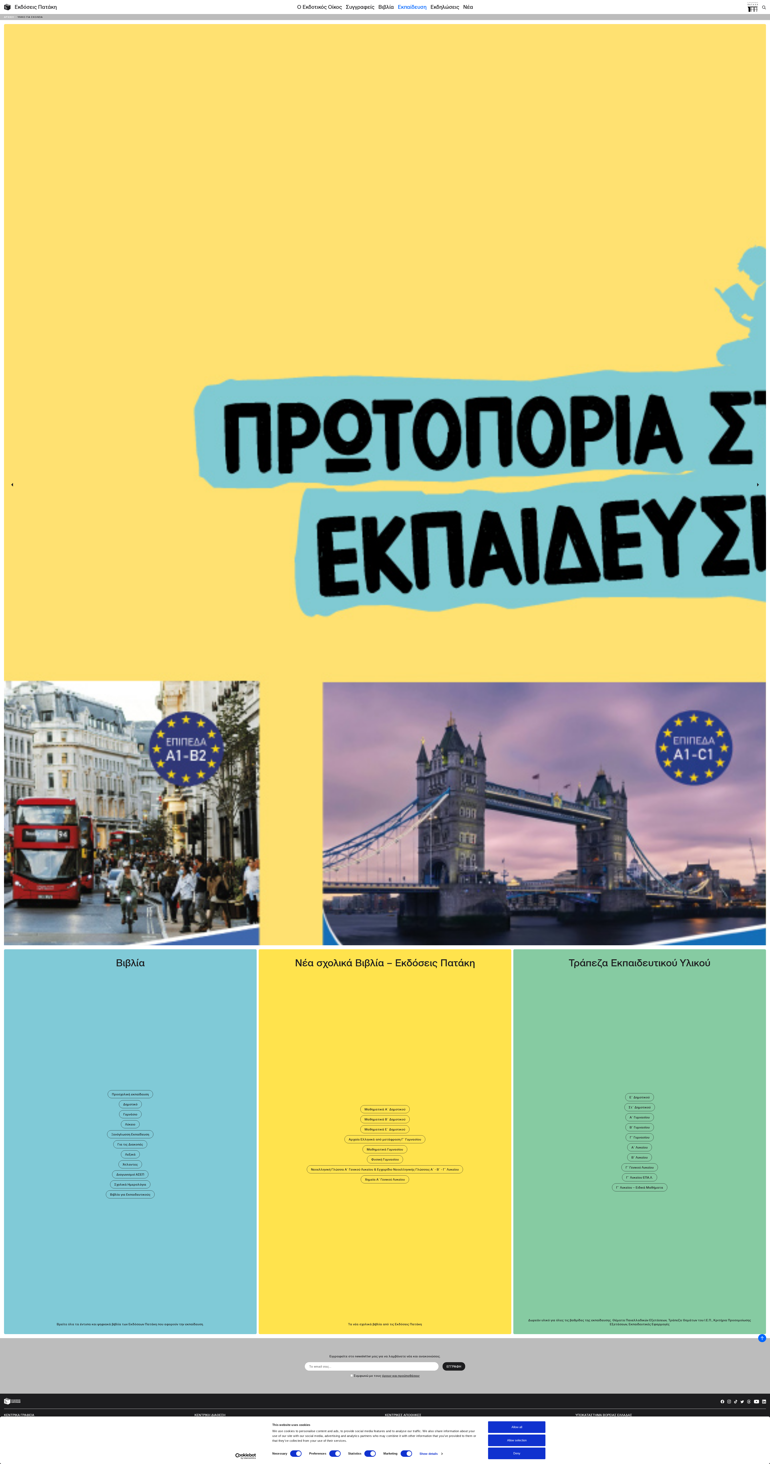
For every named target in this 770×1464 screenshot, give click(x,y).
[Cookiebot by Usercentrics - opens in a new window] (245, 1456)
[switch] (335, 1453)
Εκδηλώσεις (445, 7)
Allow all (517, 1427)
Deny (516, 1453)
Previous (12, 742)
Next (758, 742)
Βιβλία (386, 7)
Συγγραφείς (360, 7)
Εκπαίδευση (412, 7)
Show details (428, 1453)
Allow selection (517, 1440)
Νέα (468, 7)
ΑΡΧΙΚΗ (9, 16)
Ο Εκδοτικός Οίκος (319, 7)
